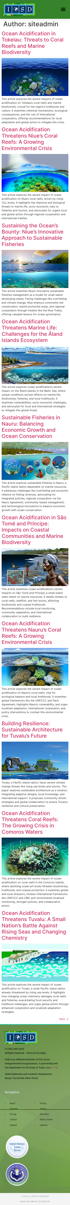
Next (63, 1019)
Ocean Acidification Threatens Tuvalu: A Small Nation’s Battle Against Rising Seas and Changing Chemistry (34, 925)
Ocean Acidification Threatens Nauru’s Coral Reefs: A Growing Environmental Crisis (31, 632)
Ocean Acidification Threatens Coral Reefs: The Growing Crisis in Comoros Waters (30, 822)
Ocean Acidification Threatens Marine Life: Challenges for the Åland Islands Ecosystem (32, 330)
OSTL (53, 1067)
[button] (63, 9)
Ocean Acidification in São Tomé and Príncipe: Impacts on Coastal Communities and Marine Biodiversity (34, 530)
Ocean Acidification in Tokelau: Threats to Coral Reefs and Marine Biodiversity (32, 42)
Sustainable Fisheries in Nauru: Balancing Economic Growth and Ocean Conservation (31, 426)
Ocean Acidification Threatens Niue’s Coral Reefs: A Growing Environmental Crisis (29, 138)
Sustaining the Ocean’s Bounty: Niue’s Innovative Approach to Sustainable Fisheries (32, 234)
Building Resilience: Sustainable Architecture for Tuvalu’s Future (32, 729)
